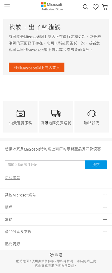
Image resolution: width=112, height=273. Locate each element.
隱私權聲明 (65, 261)
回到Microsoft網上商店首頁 (36, 68)
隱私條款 (12, 178)
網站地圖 (22, 261)
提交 (96, 165)
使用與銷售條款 (43, 261)
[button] (85, 7)
